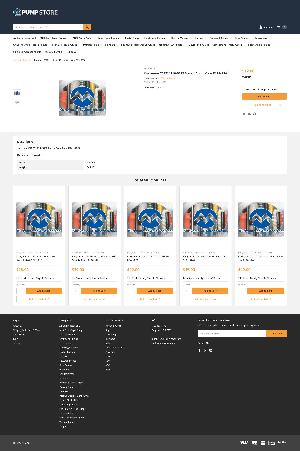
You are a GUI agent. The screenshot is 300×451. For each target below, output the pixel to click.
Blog (15, 338)
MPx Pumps (111, 334)
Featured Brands (219, 37)
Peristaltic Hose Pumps (64, 44)
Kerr (107, 360)
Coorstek (110, 351)
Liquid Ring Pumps (198, 44)
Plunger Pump (91, 44)
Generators (261, 37)
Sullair (108, 343)
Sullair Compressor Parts (27, 51)
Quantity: (246, 76)
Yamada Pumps (113, 325)
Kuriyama (110, 338)
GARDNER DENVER (115, 347)
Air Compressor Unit (24, 37)
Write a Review (168, 78)
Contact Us (18, 334)
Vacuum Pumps (53, 51)
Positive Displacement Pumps (138, 44)
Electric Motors (179, 37)
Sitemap (17, 343)
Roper (108, 330)
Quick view (39, 219)
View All (109, 369)
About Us (17, 325)
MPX (107, 356)
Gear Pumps (241, 37)
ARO (107, 365)
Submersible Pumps (259, 44)
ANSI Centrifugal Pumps (53, 37)
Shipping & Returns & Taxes (27, 330)
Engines (199, 37)
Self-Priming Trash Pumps (227, 44)
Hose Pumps (40, 44)
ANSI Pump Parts (82, 37)
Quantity (20, 284)
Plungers (110, 44)
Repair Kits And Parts (170, 44)
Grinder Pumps (21, 44)
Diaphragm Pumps (154, 37)
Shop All (72, 51)
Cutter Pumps (133, 37)
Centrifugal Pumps (108, 37)
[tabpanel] (39, 246)
